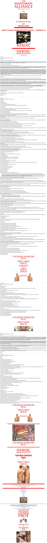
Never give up (1, 389)
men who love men (36, 246)
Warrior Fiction (44, 503)
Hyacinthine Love (7, 503)
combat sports (18, 108)
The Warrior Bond (24, 505)
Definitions (18, 506)
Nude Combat (27, 505)
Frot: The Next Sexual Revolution (23, 504)
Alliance (3, 240)
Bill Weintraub (2, 354)
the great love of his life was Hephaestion (9, 391)
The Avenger (21, 503)
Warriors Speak (36, 503)
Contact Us (25, 506)
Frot (0, 183)
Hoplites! (21, 505)
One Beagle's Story (11, 114)
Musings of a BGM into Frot (32, 503)
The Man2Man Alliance (23, 491)
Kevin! (13, 503)
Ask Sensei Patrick (41, 503)
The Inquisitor (19, 136)
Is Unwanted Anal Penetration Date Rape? (24, 114)
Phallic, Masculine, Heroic (32, 505)
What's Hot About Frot (27, 486)
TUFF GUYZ (27, 503)
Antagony (24, 503)
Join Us (22, 506)
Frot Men (24, 493)
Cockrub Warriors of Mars (17, 503)
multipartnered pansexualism (35, 178)
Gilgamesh (15, 505)
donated (3, 289)
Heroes (23, 494)
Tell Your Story (28, 506)
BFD (17, 172)
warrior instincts (23, 110)
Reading (36, 505)
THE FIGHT (11, 503)
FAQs (24, 487)
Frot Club (23, 495)
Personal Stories (23, 496)
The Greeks (18, 505)
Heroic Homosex (23, 492)
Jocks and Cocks (12, 505)
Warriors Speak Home (23, 489)
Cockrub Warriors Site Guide (23, 490)
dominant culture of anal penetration (18, 178)
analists (34, 114)
